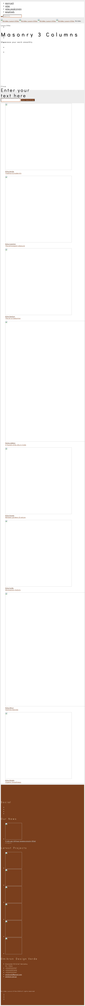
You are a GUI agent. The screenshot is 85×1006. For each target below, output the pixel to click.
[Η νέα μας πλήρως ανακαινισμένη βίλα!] (13, 839)
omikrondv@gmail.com (13, 974)
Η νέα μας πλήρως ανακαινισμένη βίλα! (20, 841)
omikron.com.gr (11, 977)
